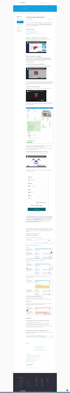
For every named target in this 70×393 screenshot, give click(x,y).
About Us (28, 381)
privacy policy (42, 392)
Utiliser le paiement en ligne (30, 32)
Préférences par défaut (19, 28)
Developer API (20, 386)
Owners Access (21, 383)
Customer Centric (21, 382)
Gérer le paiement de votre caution (20, 25)
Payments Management (22, 380)
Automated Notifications (22, 381)
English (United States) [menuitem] (48, 390)
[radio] (36, 349)
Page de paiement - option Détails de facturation (19, 31)
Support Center (29, 385)
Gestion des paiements (18, 22)
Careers (28, 383)
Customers (28, 380)
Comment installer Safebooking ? (30, 361)
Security (28, 382)
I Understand (55, 392)
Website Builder (21, 378)
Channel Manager (21, 379)
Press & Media (29, 384)
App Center (20, 385)
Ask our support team (30, 386)
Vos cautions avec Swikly (19, 19)
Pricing (28, 379)
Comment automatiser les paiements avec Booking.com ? (33, 355)
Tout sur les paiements (23, 13)
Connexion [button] (47, 2)
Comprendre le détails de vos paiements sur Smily (33, 33)
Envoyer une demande (42, 2)
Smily (17, 13)
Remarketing (20, 384)
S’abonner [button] (49, 19)
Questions (28, 34)
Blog (27, 378)
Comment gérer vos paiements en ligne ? (32, 13)
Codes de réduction (28, 358)
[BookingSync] (22, 391)
